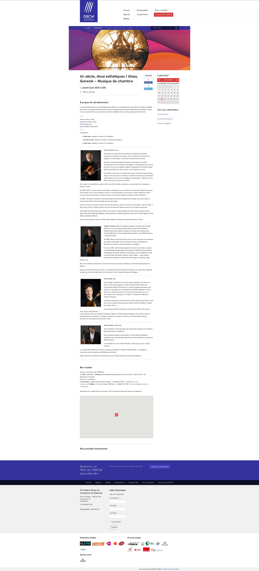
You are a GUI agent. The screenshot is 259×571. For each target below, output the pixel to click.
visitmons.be (84, 386)
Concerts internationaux (165, 119)
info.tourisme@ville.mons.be (139, 384)
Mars (90, 391)
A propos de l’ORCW (163, 15)
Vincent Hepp (84, 124)
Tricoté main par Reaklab (171, 569)
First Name (113, 505)
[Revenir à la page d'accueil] (89, 22)
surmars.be (84, 384)
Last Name (113, 513)
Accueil (126, 10)
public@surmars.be (132, 382)
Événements (98, 28)
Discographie (142, 10)
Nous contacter (161, 10)
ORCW (111, 391)
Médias (126, 19)
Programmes (142, 14)
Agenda (126, 14)
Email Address (114, 498)
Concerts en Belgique (164, 123)
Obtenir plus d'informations (159, 467)
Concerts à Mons (162, 114)
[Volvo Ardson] (83, 562)
